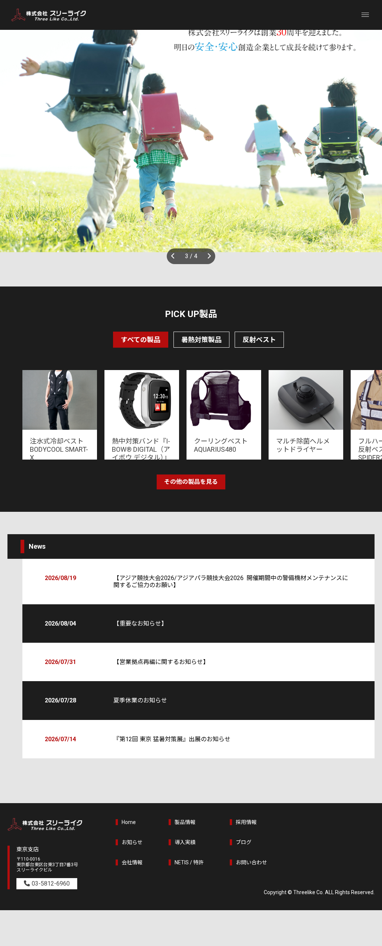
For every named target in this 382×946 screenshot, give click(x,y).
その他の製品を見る (191, 481)
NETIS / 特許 (189, 862)
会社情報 (132, 862)
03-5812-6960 (51, 883)
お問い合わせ (251, 862)
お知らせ (132, 842)
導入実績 (185, 842)
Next (208, 256)
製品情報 (185, 822)
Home (129, 822)
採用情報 (246, 822)
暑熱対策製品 (201, 340)
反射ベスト (259, 340)
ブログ (243, 842)
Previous (174, 256)
